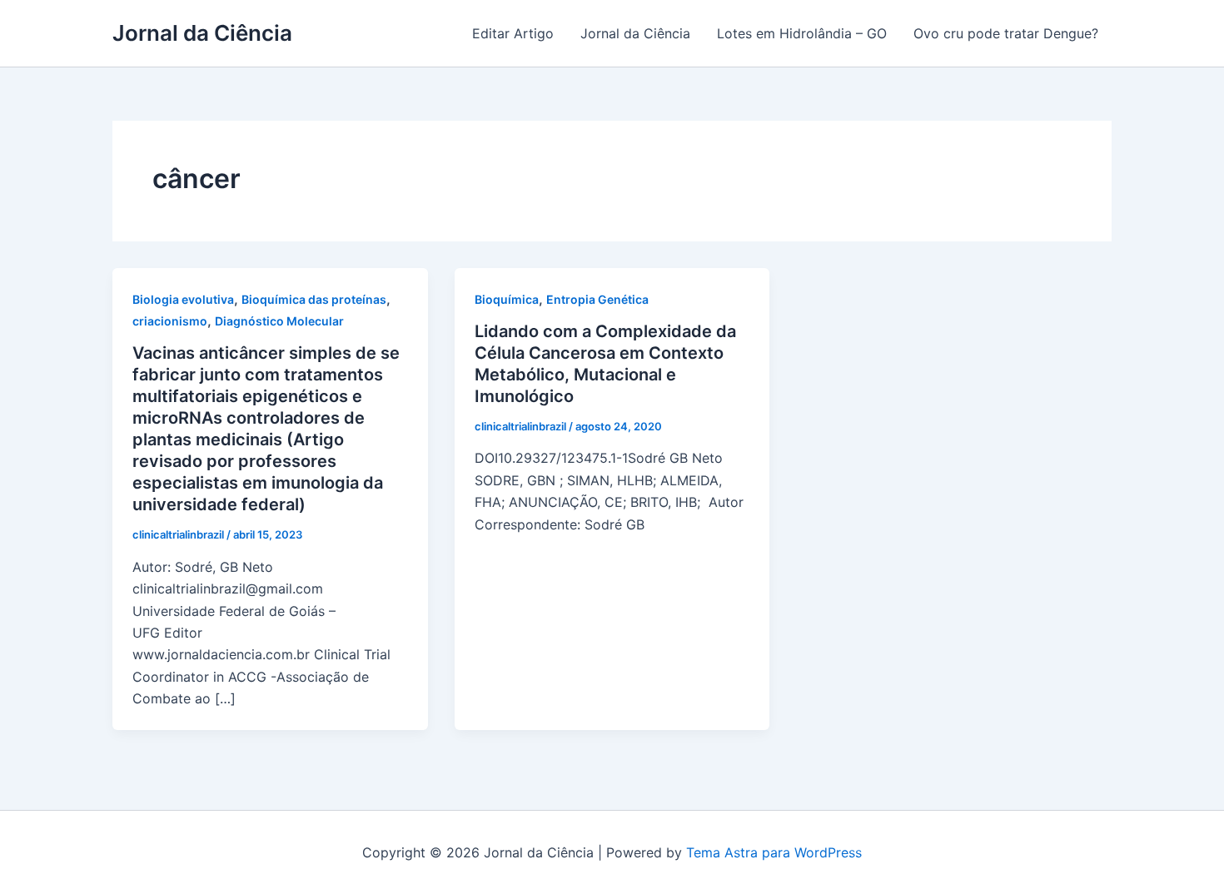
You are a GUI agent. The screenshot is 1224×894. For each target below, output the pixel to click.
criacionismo (169, 321)
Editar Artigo (513, 33)
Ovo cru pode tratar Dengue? (1005, 33)
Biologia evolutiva (183, 299)
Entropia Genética (597, 299)
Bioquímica (507, 299)
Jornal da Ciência (202, 33)
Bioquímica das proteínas (313, 299)
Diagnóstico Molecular (279, 321)
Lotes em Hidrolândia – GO (802, 33)
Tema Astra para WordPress (774, 852)
